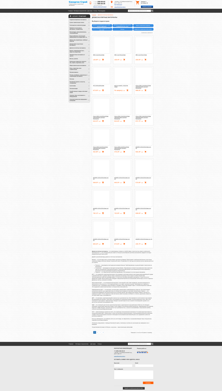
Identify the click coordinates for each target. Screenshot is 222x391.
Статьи (95, 10)
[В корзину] (103, 60)
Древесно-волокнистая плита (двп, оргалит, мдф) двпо (101, 25)
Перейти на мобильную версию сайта (133, 388)
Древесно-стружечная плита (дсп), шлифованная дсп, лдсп (122, 25)
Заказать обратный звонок (99, 6)
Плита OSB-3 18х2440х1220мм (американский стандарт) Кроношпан (143, 117)
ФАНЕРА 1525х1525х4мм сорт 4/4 (144, 239)
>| (103, 332)
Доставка (90, 10)
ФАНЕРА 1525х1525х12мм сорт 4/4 (143, 178)
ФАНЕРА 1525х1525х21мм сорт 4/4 (122, 240)
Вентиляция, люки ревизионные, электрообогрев (78, 32)
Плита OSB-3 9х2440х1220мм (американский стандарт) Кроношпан (100, 148)
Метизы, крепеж (74, 58)
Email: (136, 363)
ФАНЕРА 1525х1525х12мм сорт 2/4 (122, 178)
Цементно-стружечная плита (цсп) (143, 29)
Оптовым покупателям (80, 10)
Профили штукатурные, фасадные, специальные (76, 28)
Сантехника (73, 85)
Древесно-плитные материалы (78, 48)
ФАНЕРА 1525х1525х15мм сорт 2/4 (101, 209)
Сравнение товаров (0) (147, 32)
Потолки (72, 79)
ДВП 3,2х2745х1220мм (119, 55)
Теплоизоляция (74, 88)
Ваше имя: (116, 363)
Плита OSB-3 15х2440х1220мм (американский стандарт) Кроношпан (122, 117)
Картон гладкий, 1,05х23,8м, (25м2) (121, 86)
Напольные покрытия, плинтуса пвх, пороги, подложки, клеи (78, 62)
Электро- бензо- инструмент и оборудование (77, 96)
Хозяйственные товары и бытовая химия (78, 92)
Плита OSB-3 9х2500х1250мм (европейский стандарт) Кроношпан (121, 148)
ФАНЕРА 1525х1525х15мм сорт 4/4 (122, 209)
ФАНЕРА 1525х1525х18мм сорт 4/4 (101, 240)
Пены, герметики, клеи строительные (75, 69)
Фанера (122, 29)
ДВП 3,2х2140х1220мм (98, 55)
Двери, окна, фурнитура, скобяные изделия (78, 40)
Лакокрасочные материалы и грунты (77, 55)
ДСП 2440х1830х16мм (98, 85)
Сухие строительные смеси (77, 22)
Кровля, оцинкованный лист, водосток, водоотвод (77, 51)
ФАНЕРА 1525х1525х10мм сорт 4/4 (101, 178)
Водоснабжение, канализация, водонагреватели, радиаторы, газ (78, 36)
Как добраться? (118, 4)
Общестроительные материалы (78, 65)
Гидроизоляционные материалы (78, 19)
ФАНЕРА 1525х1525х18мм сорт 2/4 (143, 209)
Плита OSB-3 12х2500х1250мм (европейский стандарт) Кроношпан (100, 117)
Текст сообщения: (118, 369)
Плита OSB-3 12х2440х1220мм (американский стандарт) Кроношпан (143, 87)
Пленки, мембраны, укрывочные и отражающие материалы (78, 75)
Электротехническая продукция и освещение (78, 100)
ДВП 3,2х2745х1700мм (141, 55)
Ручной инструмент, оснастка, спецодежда (77, 82)
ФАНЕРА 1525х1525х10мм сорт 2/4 (143, 147)
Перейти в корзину (147, 6)
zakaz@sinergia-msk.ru (119, 7)
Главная (70, 10)
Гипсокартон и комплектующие (78, 25)
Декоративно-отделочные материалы (76, 44)
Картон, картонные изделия (143, 25)
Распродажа (101, 10)
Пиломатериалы (74, 72)
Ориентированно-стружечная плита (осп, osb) (102, 29)
